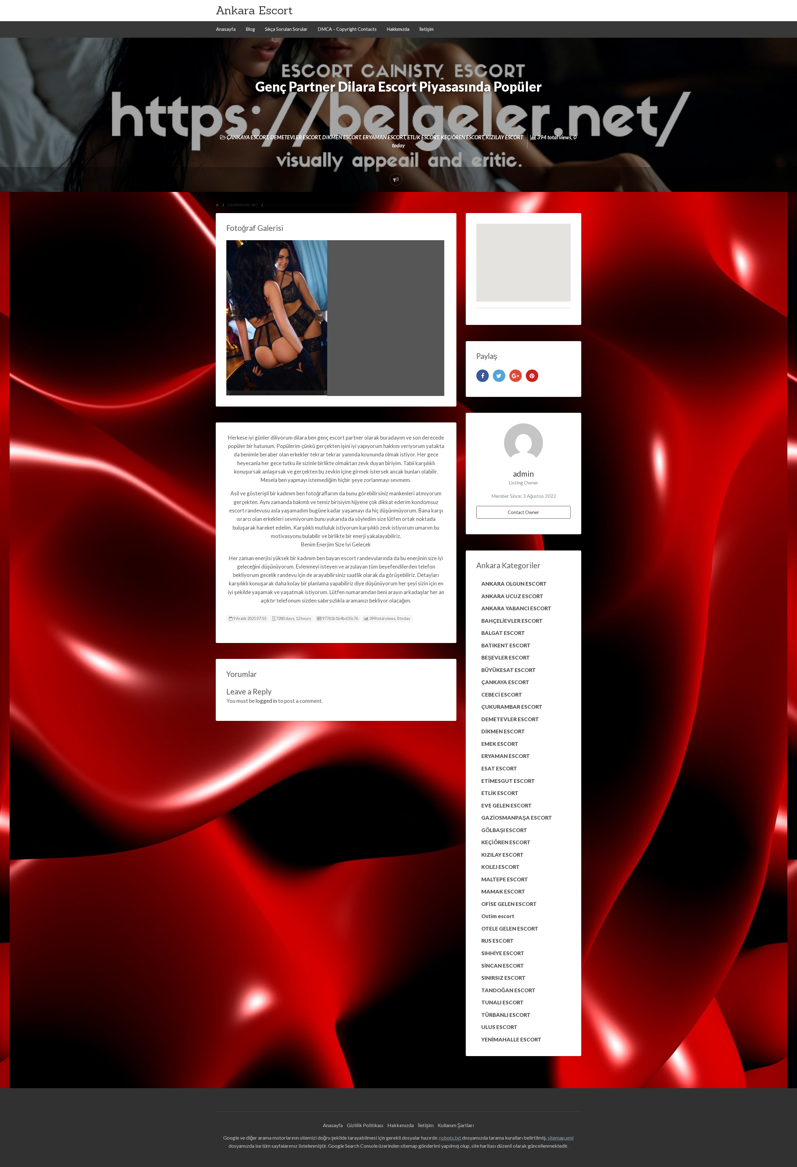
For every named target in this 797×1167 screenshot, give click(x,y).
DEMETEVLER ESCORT (295, 137)
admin (523, 473)
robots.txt (450, 1138)
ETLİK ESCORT (423, 137)
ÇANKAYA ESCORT (247, 137)
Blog (250, 29)
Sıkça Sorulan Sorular (286, 29)
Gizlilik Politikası (365, 1125)
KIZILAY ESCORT (504, 137)
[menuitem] (226, 29)
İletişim (426, 29)
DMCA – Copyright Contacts (347, 29)
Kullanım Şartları (456, 1125)
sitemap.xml (560, 1138)
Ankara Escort (254, 10)
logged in (266, 701)
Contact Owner (523, 512)
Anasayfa (226, 29)
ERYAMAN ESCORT (384, 137)
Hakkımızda (398, 29)
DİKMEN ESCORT (341, 137)
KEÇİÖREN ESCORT (462, 137)
